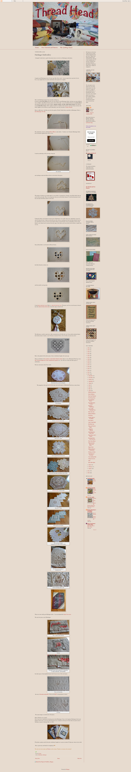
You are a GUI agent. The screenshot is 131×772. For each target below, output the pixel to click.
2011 (88, 470)
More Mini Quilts (91, 462)
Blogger (67, 769)
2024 (88, 351)
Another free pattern (55, 490)
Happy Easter (91, 447)
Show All (94, 529)
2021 (88, 357)
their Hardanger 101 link (40, 111)
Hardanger (44, 754)
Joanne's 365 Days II (91, 153)
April (90, 390)
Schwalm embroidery (44, 694)
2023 (88, 353)
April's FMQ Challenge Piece (92, 409)
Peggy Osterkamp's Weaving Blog (91, 524)
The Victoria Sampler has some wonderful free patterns (46, 360)
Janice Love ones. (67, 614)
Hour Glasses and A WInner (92, 435)
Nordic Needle (69, 107)
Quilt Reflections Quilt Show (91, 432)
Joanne (40, 753)
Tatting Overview (91, 458)
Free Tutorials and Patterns (50, 47)
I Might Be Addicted (90, 429)
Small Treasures (94, 481)
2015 (88, 368)
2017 (88, 364)
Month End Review (92, 392)
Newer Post (37, 758)
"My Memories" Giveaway (91, 454)
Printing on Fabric (91, 452)
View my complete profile (90, 113)
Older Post (79, 758)
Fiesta (49, 749)
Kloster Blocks (53, 131)
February (90, 466)
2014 (88, 370)
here (50, 385)
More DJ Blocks (91, 394)
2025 (88, 349)
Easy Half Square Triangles (91, 403)
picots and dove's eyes (42, 305)
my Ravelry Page (89, 122)
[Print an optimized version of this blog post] (35, 752)
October (90, 379)
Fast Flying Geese (91, 397)
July (89, 385)
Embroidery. (40, 754)
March (90, 464)
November (91, 377)
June (90, 387)
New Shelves (90, 420)
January (90, 468)
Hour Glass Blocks (92, 441)
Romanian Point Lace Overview (91, 438)
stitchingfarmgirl (90, 478)
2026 (88, 348)
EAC (56, 694)
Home (37, 47)
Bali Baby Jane (91, 424)
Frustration (90, 415)
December (91, 375)
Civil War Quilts (90, 497)
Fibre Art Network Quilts (92, 426)
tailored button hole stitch (44, 306)
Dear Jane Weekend (92, 396)
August (90, 383)
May (90, 388)
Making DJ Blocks (91, 413)
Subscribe (91, 140)
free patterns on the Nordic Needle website (53, 358)
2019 (88, 361)
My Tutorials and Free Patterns (90, 187)
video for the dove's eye (57, 305)
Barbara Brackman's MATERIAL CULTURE (91, 511)
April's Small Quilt (92, 422)
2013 (88, 372)
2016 (88, 366)
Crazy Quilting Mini (92, 456)
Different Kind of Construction (91, 449)
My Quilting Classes (66, 47)
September (91, 381)
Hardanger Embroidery (91, 406)
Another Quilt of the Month (91, 418)
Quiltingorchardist (91, 487)
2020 (88, 359)
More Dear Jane (91, 411)
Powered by (87, 145)
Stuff (89, 460)
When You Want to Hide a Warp (91, 526)
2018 (88, 363)
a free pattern (57, 420)
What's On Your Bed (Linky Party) (91, 444)
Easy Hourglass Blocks (91, 400)
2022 (88, 355)
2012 (88, 374)
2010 (88, 472)
